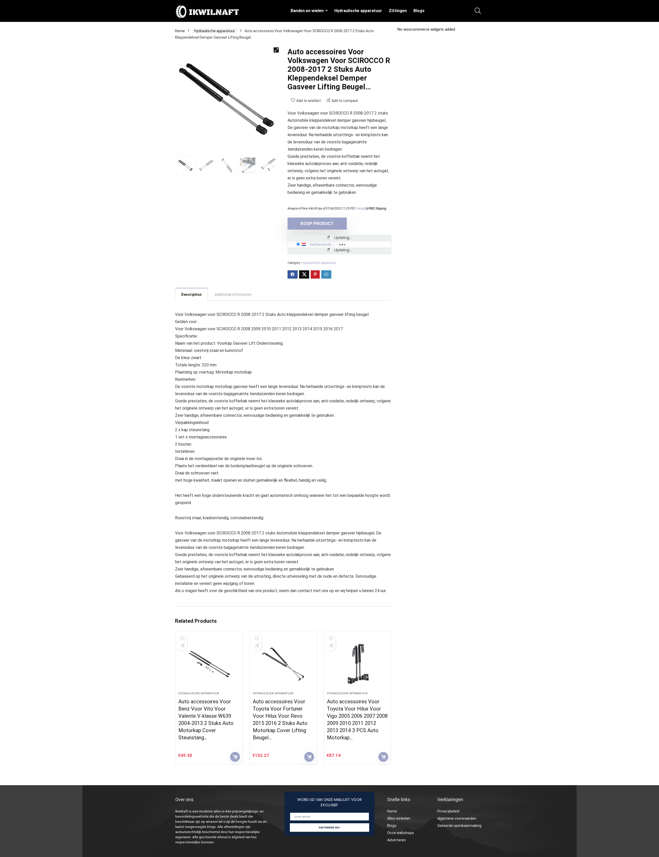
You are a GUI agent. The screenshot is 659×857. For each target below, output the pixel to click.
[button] (276, 50)
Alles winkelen (398, 818)
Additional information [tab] (233, 294)
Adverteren (396, 840)
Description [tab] (191, 294)
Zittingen (398, 10)
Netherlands (321, 244)
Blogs (418, 10)
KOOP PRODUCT (317, 223)
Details (360, 208)
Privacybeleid (448, 811)
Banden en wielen (307, 10)
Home (180, 31)
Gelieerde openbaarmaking (459, 826)
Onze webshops (400, 833)
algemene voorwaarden (456, 818)
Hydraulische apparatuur (358, 10)
